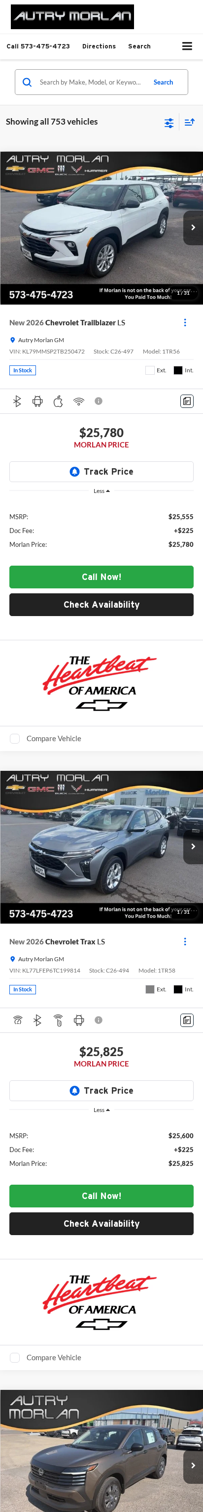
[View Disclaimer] (99, 401)
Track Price (109, 471)
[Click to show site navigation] (187, 46)
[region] (101, 529)
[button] (38, 46)
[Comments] (187, 401)
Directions (99, 46)
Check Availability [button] (102, 604)
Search (163, 82)
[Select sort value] (187, 122)
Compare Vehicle (54, 738)
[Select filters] (169, 122)
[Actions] (185, 322)
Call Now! (102, 576)
